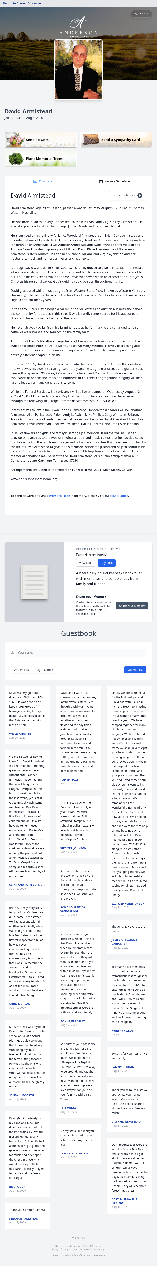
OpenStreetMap (82, 1255)
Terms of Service (89, 1249)
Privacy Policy (68, 1249)
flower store (119, 496)
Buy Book (107, 563)
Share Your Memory (132, 605)
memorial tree (59, 496)
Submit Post (135, 670)
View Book (85, 563)
